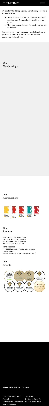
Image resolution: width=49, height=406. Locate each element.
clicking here (37, 32)
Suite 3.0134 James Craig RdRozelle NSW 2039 (33, 399)
